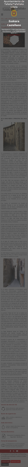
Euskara (14, 21)
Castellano (14, 25)
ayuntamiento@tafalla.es (14, 35)
